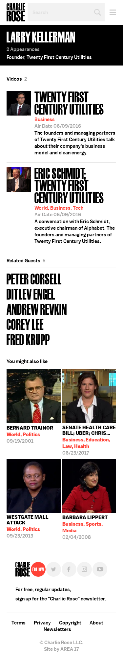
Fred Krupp (28, 339)
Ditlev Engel (31, 293)
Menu (110, 12)
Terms (18, 623)
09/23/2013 (28, 526)
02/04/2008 (85, 527)
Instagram (84, 569)
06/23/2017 (89, 440)
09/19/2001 (30, 434)
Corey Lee (25, 324)
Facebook (69, 569)
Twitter (53, 569)
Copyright (70, 623)
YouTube (99, 569)
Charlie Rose (16, 12)
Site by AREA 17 (61, 649)
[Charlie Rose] (22, 569)
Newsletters (57, 629)
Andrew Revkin (37, 309)
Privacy (42, 623)
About (96, 623)
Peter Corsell (34, 278)
